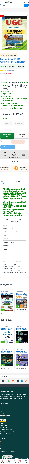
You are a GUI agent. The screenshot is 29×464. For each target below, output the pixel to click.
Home (1, 10)
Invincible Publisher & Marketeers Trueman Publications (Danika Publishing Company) (15, 87)
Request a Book (4, 427)
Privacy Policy (3, 413)
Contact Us (3, 409)
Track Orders (3, 425)
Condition (4, 118)
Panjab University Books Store (8, 431)
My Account (3, 407)
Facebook (2, 451)
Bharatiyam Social (10, 451)
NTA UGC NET (11, 270)
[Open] (2, 2)
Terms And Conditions (6, 434)
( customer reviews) (11, 70)
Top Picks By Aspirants (17, 264)
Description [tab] (4, 181)
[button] (27, 15)
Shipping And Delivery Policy (7, 411)
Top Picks (8, 264)
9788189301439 (7, 268)
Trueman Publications (8, 266)
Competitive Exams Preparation (14, 10)
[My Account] (25, 2)
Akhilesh (13, 268)
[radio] (6, 123)
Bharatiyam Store (14, 82)
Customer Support (5, 415)
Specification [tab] (18, 181)
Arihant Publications (20, 291)
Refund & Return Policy (6, 429)
